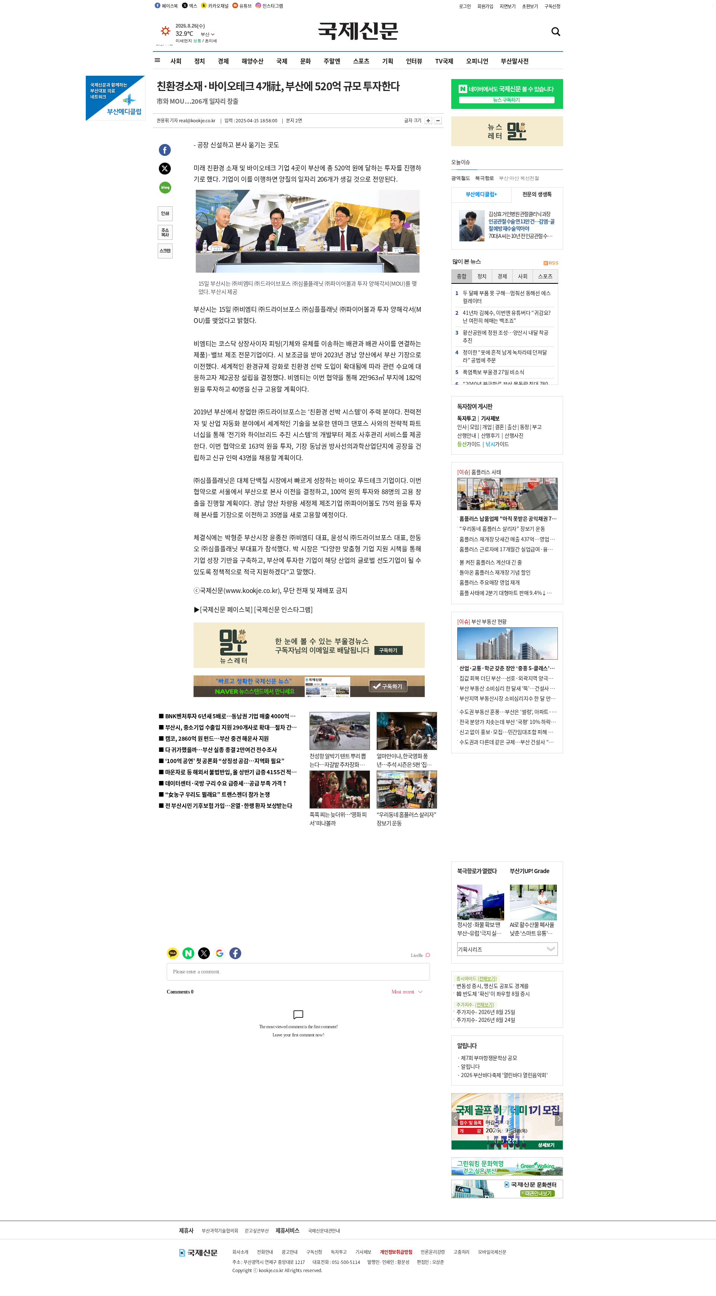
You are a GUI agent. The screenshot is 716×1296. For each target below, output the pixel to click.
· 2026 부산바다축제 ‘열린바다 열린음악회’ (502, 1075)
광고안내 (290, 1252)
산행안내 (466, 435)
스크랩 (165, 252)
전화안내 (265, 1252)
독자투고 (339, 1252)
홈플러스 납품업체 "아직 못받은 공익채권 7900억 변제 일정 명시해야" (534, 518)
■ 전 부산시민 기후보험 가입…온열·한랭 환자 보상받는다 (225, 805)
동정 (524, 426)
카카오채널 (218, 6)
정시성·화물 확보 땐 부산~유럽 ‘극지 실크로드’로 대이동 (479, 932)
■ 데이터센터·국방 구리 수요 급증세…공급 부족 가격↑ (223, 783)
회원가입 (485, 6)
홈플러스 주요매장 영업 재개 (489, 582)
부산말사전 (514, 60)
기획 (387, 60)
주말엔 (332, 60)
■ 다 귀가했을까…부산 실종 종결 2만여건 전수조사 (217, 749)
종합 (462, 276)
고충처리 (461, 1252)
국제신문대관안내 (324, 1230)
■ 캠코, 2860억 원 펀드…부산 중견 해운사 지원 (213, 738)
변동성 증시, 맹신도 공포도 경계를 (492, 985)
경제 (223, 60)
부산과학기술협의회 (220, 1230)
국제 (282, 60)
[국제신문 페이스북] (226, 609)
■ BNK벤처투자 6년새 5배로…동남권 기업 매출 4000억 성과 (229, 716)
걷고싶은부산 (257, 1230)
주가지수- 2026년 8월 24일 (485, 1019)
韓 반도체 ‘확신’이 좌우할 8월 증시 (493, 993)
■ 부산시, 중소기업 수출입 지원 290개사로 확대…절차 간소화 (230, 727)
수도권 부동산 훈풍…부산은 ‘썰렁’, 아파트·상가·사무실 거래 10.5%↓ (534, 711)
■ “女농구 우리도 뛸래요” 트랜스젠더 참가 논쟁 (214, 794)
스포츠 (361, 60)
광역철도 (460, 178)
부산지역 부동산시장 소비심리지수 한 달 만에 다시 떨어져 (520, 698)
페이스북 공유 (165, 151)
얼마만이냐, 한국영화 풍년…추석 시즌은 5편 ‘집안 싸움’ (404, 764)
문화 (305, 60)
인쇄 (165, 214)
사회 (176, 60)
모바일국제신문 (492, 1252)
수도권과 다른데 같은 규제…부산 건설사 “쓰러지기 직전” (520, 742)
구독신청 (552, 6)
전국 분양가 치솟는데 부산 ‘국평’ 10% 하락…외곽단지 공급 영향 (527, 721)
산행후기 (490, 435)
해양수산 (253, 60)
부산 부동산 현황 (482, 621)
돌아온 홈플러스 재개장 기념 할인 (494, 572)
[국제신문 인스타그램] (283, 609)
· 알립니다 (468, 1066)
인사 (462, 426)
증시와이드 (476, 978)
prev (455, 1119)
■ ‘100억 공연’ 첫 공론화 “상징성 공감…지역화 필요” (221, 761)
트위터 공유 (165, 169)
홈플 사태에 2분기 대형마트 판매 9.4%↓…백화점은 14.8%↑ (525, 592)
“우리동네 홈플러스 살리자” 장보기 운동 (502, 528)
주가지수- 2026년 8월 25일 (485, 1012)
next (559, 1119)
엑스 (193, 6)
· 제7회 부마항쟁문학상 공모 (487, 1057)
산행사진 (514, 435)
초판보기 (530, 6)
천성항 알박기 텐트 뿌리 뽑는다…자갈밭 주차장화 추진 (338, 764)
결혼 (499, 426)
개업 (487, 426)
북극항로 (484, 178)
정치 (199, 60)
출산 (511, 426)
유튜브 (245, 6)
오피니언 (477, 60)
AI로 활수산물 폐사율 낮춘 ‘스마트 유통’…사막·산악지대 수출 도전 (532, 937)
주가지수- (475, 1004)
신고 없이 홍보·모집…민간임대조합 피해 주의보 (510, 731)
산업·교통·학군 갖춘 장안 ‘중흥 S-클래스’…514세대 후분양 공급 (529, 668)
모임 (474, 426)
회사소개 (240, 1252)
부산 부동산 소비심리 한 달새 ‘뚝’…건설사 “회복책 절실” (519, 688)
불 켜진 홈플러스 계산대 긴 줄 (490, 562)
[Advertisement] (507, 807)
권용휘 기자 (167, 120)
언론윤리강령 (433, 1252)
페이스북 (170, 6)
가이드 (469, 444)
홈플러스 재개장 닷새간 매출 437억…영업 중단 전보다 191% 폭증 (529, 539)
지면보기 (508, 6)
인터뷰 (414, 60)
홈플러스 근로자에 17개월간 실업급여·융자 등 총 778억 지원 (524, 549)
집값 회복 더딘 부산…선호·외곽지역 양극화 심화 (511, 678)
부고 (536, 426)
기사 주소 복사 (165, 233)
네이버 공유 (165, 188)
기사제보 (363, 1252)
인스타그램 (273, 6)
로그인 (465, 6)
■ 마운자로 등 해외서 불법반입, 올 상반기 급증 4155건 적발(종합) (234, 772)
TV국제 (444, 60)
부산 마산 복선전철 (519, 178)
